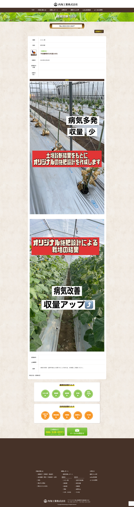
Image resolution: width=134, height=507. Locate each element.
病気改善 (78, 483)
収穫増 (78, 486)
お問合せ (64, 10)
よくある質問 (98, 10)
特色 (39, 480)
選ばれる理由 (41, 483)
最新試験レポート (68, 474)
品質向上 (78, 489)
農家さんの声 (75, 10)
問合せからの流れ (43, 486)
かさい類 (66, 480)
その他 (78, 492)
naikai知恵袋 (87, 10)
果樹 (65, 489)
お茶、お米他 (67, 492)
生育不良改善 (79, 480)
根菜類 (65, 486)
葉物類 (65, 483)
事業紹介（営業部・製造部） (46, 474)
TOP (33, 10)
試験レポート (54, 10)
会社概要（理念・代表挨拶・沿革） (48, 477)
